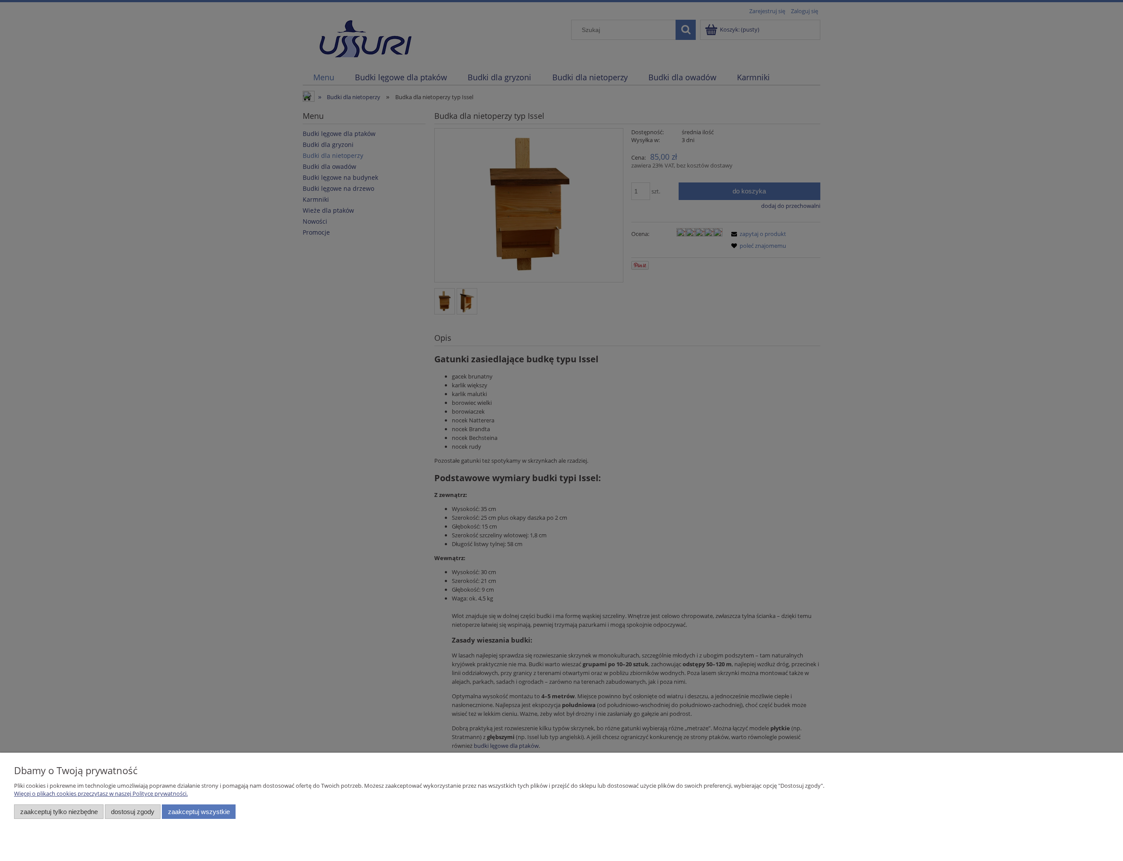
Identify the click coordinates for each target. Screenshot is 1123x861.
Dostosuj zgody (132, 811)
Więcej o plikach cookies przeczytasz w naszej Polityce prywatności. (101, 793)
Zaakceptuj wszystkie (199, 811)
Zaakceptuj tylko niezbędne (59, 811)
